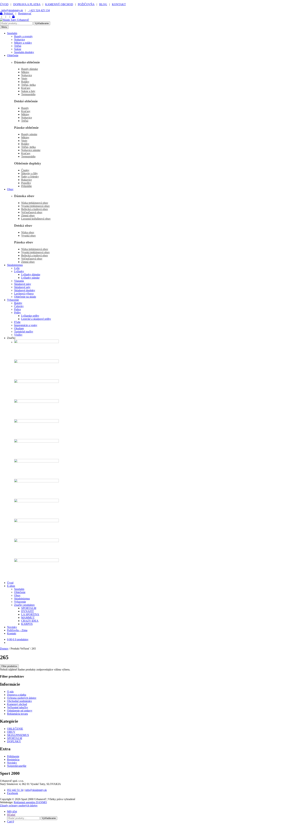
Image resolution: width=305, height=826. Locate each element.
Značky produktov (24, 604)
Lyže (17, 268)
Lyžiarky (19, 271)
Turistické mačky (23, 331)
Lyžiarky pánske (30, 277)
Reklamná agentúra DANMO (30, 802)
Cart (10, 821)
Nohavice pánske (30, 150)
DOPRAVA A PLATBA (26, 4)
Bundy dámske (29, 68)
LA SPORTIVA (30, 614)
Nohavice (19, 39)
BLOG (103, 4)
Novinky (12, 627)
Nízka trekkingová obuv (34, 202)
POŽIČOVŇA (86, 4)
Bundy (25, 108)
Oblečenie (12, 55)
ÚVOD (4, 4)
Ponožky (26, 182)
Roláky (25, 81)
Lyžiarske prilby (30, 315)
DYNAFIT (27, 611)
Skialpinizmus (15, 264)
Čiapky (25, 170)
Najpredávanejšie (16, 765)
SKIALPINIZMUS (18, 735)
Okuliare (19, 328)
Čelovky (19, 306)
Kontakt (11, 633)
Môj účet (12, 811)
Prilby (17, 312)
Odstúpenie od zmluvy (19, 710)
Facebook (12, 793)
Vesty (24, 78)
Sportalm (12, 33)
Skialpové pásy (22, 283)
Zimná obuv (28, 215)
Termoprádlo (28, 94)
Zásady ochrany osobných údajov (19, 805)
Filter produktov (9, 666)
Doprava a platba (16, 694)
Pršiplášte (26, 186)
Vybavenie (13, 299)
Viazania (19, 280)
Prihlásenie (13, 756)
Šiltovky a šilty (29, 173)
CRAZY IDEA (29, 620)
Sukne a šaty (28, 91)
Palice (17, 309)
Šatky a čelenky (30, 176)
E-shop (11, 585)
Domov (4, 648)
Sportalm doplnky (24, 52)
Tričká (17, 45)
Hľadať (11, 814)
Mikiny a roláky (23, 42)
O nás (10, 691)
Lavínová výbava (24, 293)
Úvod (10, 582)
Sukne (17, 49)
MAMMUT (28, 617)
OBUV (11, 731)
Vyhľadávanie (42, 23)
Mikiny (25, 72)
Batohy (18, 303)
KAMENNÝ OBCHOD (59, 4)
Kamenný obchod (17, 704)
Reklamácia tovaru (17, 713)
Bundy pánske (29, 134)
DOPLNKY (14, 741)
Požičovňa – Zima (17, 630)
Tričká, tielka (28, 84)
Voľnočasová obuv (31, 212)
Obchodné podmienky (19, 701)
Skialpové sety (22, 287)
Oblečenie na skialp (25, 296)
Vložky (18, 334)
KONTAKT (119, 4)
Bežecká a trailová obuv (34, 209)
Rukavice (26, 179)
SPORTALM (28, 608)
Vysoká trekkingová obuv (35, 205)
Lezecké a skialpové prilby (36, 318)
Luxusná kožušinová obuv (36, 218)
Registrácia (13, 759)
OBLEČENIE (15, 728)
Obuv (10, 189)
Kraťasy (25, 87)
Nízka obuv (27, 232)
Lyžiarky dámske (30, 274)
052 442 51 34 (15, 789)
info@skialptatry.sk (36, 789)
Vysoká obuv (28, 235)
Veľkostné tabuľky (17, 707)
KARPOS (27, 623)
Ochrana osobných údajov (21, 697)
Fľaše (17, 322)
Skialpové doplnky (24, 290)
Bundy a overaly (23, 36)
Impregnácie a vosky (25, 325)
